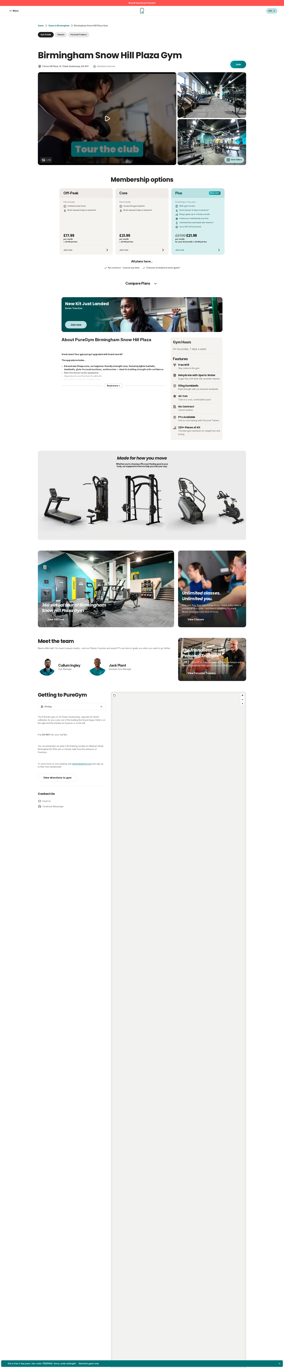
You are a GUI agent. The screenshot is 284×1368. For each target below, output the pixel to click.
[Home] (142, 10)
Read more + (113, 386)
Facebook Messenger (53, 806)
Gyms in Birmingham (59, 25)
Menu (16, 11)
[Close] (279, 1363)
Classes (60, 35)
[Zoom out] (242, 699)
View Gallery (236, 160)
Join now (75, 324)
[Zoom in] (242, 695)
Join (238, 64)
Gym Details (46, 35)
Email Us (47, 801)
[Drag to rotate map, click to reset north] (242, 704)
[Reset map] (114, 695)
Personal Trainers (79, 35)
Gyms (41, 25)
